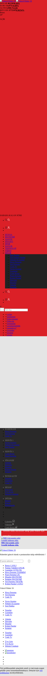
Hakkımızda (10, 505)
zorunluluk (11, 324)
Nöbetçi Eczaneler (17, 260)
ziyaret (9, 335)
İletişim (8, 501)
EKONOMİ (10, 237)
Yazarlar (8, 478)
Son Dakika (14, 255)
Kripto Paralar (15, 278)
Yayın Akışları (15, 269)
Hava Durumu (15, 262)
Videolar (8, 525)
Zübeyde (10, 321)
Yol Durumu (15, 264)
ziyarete (10, 333)
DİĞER (8, 253)
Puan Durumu (15, 276)
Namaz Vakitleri (15, 568)
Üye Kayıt (9, 492)
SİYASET (9, 241)
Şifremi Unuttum (11, 494)
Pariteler (13, 287)
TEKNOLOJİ (10, 248)
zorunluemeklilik (13, 326)
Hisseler (13, 283)
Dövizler (13, 280)
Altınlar (13, 285)
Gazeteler (14, 271)
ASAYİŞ (8, 239)
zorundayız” (12, 328)
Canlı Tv (13, 267)
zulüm (9, 314)
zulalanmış (11, 317)
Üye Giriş (9, 490)
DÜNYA (8, 235)
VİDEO (8, 251)
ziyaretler (10, 330)
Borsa (10, 565)
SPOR (7, 244)
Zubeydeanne (12, 319)
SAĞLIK (9, 246)
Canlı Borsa (14, 273)
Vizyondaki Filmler (17, 257)
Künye (7, 503)
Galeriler (8, 522)
